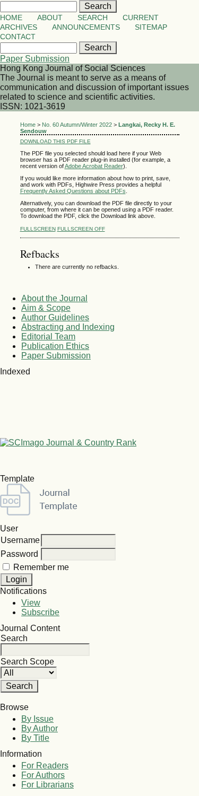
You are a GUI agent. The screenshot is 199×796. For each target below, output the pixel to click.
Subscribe (40, 612)
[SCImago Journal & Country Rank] (68, 442)
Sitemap (151, 27)
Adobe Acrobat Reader (94, 166)
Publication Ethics (55, 346)
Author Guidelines (55, 317)
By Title (35, 737)
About (50, 18)
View (30, 602)
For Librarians (47, 784)
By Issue (37, 718)
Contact (18, 37)
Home (11, 18)
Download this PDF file (55, 141)
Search (92, 18)
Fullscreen (38, 229)
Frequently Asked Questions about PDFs (73, 191)
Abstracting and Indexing (68, 326)
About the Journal (54, 298)
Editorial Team (48, 336)
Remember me (41, 567)
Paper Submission (35, 58)
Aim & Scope (46, 307)
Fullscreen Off (81, 229)
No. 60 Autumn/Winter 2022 (77, 124)
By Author (39, 728)
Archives (18, 27)
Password (19, 553)
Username (20, 540)
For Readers (44, 765)
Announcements (86, 27)
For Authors (43, 775)
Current (141, 18)
